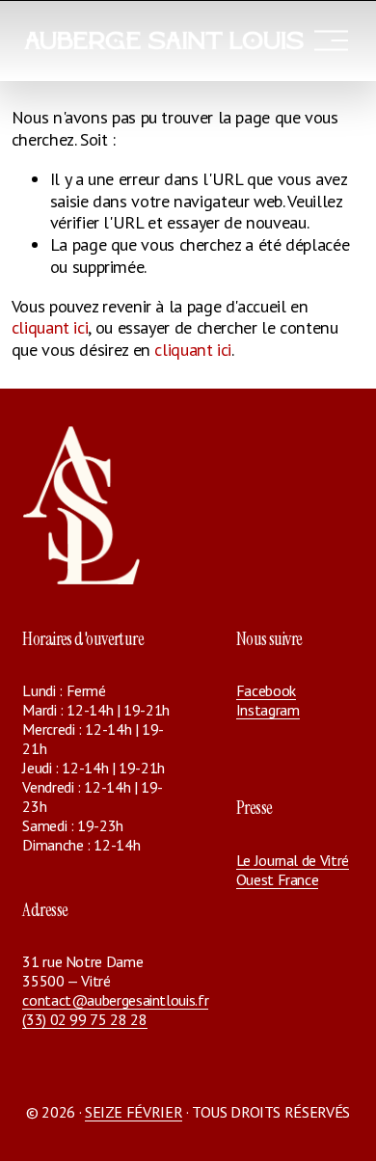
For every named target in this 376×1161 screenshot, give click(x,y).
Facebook (266, 690)
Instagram (268, 709)
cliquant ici (50, 327)
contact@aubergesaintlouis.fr (115, 1000)
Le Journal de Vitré (292, 860)
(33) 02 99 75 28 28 (84, 1019)
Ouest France (277, 879)
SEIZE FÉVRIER (133, 1111)
